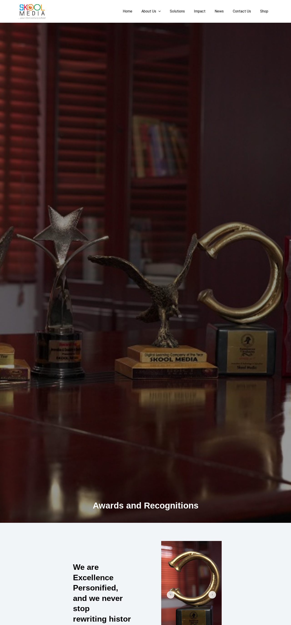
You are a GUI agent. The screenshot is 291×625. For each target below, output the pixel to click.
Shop (264, 11)
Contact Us (242, 11)
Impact (200, 11)
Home (127, 11)
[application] (158, 11)
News (219, 11)
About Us (148, 11)
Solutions (177, 11)
